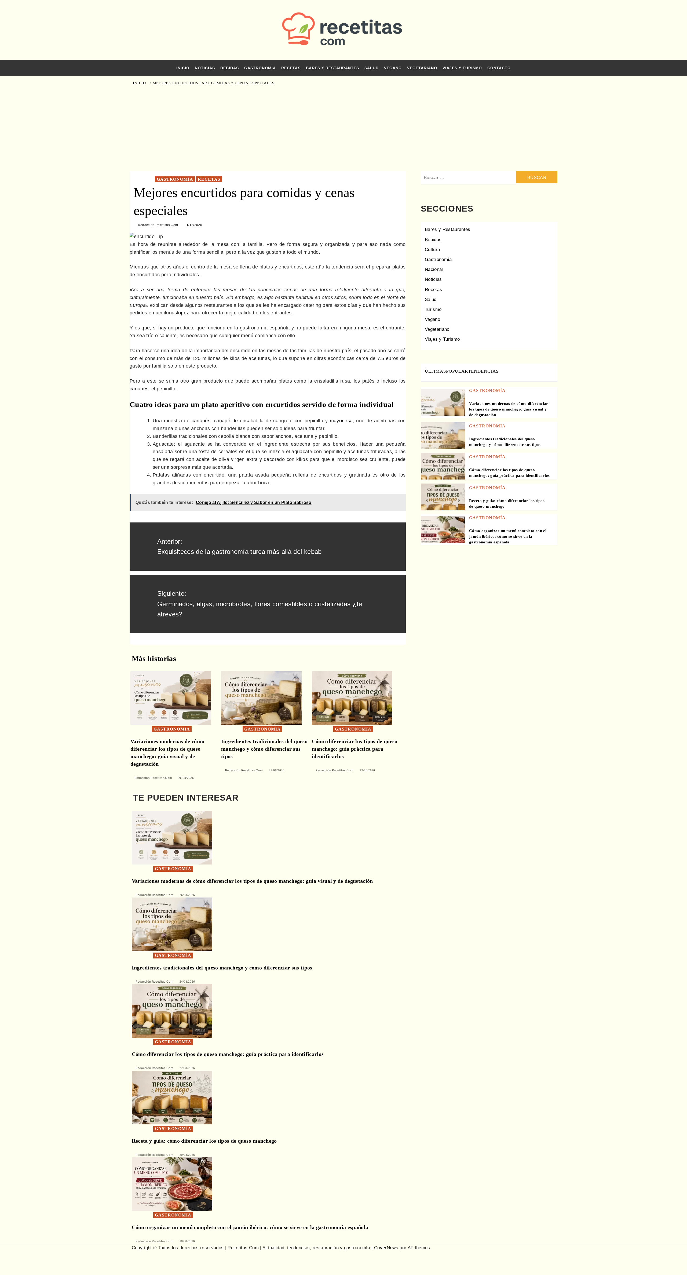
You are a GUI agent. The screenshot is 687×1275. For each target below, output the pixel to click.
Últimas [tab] (435, 371)
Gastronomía (260, 68)
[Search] (550, 83)
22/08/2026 (367, 770)
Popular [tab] (457, 371)
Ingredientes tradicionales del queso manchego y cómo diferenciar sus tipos (264, 748)
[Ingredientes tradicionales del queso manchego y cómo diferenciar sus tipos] (261, 697)
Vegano (393, 68)
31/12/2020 (193, 225)
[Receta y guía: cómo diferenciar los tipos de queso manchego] (443, 505)
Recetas (291, 68)
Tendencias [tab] (483, 371)
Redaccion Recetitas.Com (158, 225)
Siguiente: (259, 604)
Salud (371, 68)
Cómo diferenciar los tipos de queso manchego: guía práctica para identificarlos (354, 748)
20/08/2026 (187, 1154)
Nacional (434, 269)
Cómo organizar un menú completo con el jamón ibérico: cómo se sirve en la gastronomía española (507, 536)
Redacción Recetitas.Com (153, 778)
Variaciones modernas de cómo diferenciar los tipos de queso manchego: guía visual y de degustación (508, 409)
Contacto (499, 68)
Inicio (182, 68)
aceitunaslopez (172, 312)
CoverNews (386, 1247)
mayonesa (341, 420)
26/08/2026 (186, 777)
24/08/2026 (276, 770)
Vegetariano (422, 68)
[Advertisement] (343, 128)
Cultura (432, 249)
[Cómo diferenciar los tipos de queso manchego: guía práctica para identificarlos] (352, 697)
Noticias (205, 68)
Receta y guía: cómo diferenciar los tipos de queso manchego (204, 1141)
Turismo (433, 309)
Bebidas (229, 68)
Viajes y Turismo (462, 68)
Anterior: (239, 546)
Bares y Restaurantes (332, 68)
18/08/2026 (187, 1241)
